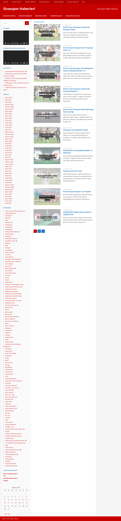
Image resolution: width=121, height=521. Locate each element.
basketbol (8, 236)
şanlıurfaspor (9, 374)
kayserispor (8, 351)
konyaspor (8, 356)
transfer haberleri (10, 424)
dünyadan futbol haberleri (13, 259)
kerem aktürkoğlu (10, 353)
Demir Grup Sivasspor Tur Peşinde (77, 191)
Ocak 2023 (8, 120)
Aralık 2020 (8, 178)
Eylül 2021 (8, 157)
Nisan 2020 (8, 194)
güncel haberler (10, 319)
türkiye (7, 431)
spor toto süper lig (11, 397)
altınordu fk (8, 222)
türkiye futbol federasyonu (13, 436)
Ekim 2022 (8, 127)
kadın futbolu (9, 342)
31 (8, 509)
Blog (83, 2)
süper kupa (8, 401)
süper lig (8, 404)
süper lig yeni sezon (11, 408)
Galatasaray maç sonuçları (13, 300)
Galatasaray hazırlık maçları (13, 296)
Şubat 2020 (8, 199)
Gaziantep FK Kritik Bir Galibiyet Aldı (16, 71)
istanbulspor (9, 337)
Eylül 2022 (8, 130)
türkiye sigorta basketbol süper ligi (16, 440)
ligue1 (7, 360)
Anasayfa (5, 2)
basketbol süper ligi (11, 241)
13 (19, 500)
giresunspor (9, 312)
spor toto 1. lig (9, 395)
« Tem (5, 514)
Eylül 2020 (8, 182)
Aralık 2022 (8, 123)
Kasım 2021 (8, 153)
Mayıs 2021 (8, 166)
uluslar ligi (8, 457)
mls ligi (7, 365)
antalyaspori (9, 229)
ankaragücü (9, 225)
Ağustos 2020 (9, 185)
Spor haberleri (9, 390)
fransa (7, 277)
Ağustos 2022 (9, 132)
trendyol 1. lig (9, 427)
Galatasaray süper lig (11, 305)
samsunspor (9, 372)
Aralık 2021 (8, 150)
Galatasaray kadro (11, 298)
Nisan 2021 (8, 169)
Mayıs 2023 (8, 111)
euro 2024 (8, 266)
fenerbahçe (8, 271)
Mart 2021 (8, 171)
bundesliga (8, 250)
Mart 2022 (8, 143)
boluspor (8, 248)
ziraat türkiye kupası (11, 466)
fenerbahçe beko (10, 273)
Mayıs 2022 (8, 139)
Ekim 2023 (8, 100)
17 (8, 503)
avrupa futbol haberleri (12, 232)
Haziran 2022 (9, 137)
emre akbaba (9, 264)
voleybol (7, 461)
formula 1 (8, 275)
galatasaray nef (10, 303)
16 (5, 503)
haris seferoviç (9, 326)
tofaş (6, 420)
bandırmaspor (9, 234)
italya (6, 339)
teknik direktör (9, 411)
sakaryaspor (9, 369)
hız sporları (8, 330)
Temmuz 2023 (9, 107)
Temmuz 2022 (9, 134)
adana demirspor (10, 213)
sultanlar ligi (9, 399)
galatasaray (8, 282)
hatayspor (8, 328)
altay (6, 220)
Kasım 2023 (8, 98)
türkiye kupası (9, 438)
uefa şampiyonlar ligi (11, 454)
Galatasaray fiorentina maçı (13, 287)
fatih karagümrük (10, 268)
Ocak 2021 (8, 176)
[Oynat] (5, 43)
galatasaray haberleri (11, 291)
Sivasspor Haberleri (30, 2)
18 (12, 503)
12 (16, 500)
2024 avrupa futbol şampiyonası (15, 211)
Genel (7, 310)
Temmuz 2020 (9, 187)
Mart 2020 (8, 196)
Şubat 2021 (8, 173)
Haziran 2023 (9, 109)
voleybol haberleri (10, 463)
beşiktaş (7, 243)
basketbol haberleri (11, 238)
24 (8, 506)
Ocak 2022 (8, 148)
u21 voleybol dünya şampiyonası (15, 443)
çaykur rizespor (10, 252)
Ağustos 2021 (9, 160)
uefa (6, 445)
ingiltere (7, 333)
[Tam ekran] (27, 43)
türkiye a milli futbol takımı (13, 434)
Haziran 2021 (9, 164)
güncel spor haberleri (12, 321)
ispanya (7, 335)
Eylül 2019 (8, 203)
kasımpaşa (8, 349)
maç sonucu (9, 362)
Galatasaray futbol (11, 289)
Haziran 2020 (9, 189)
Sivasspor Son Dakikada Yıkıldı (75, 130)
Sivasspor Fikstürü (16, 2)
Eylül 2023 (8, 102)
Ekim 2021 (8, 155)
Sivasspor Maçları (59, 2)
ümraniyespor (9, 459)
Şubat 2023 (8, 118)
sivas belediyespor (11, 378)
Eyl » (9, 514)
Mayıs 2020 (8, 192)
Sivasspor (8, 383)
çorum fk (8, 255)
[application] (16, 37)
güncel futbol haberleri (12, 317)
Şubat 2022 (8, 146)
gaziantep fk (9, 307)
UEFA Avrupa (9, 447)
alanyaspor (8, 216)
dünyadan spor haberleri (13, 261)
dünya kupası (9, 257)
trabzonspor (9, 422)
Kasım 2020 (8, 180)
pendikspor (8, 367)
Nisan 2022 (8, 141)
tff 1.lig (7, 413)
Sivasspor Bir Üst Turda (72, 171)
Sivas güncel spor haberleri (13, 381)
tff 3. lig (7, 418)
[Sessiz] (24, 43)
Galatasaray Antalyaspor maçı (14, 284)
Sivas (6, 376)
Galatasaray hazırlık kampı (13, 294)
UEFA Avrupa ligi (10, 452)
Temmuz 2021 (9, 162)
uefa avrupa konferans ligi (13, 450)
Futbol (7, 280)
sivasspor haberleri (11, 385)
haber (7, 323)
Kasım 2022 (8, 125)
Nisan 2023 (8, 114)
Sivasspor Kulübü (44, 2)
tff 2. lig (7, 415)
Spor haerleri (9, 392)
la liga (7, 358)
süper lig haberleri (11, 406)
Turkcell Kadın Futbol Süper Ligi (15, 429)
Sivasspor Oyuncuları (73, 2)
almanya (7, 218)
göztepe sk (8, 314)
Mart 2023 (8, 116)
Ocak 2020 (8, 201)
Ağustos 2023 (9, 104)
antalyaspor (9, 227)
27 (19, 506)
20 (19, 503)
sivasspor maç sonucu (12, 388)
